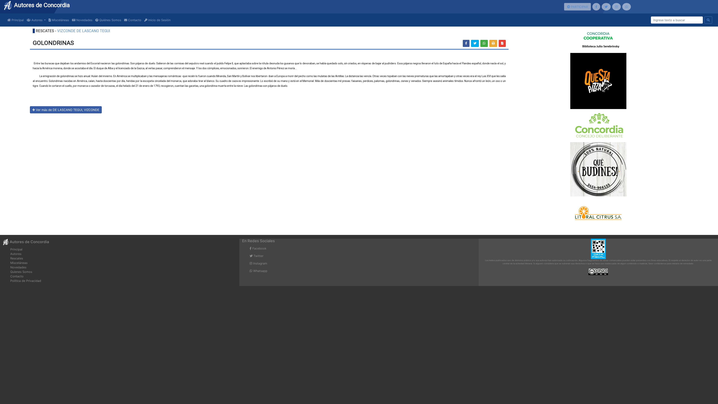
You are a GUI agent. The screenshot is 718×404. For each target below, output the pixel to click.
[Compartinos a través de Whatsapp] (626, 6)
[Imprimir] (493, 43)
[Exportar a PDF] (502, 43)
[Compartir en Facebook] (466, 43)
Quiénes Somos (109, 20)
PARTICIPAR (579, 7)
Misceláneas (60, 20)
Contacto (134, 20)
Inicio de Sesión (159, 20)
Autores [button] (36, 20)
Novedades (83, 20)
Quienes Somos (21, 272)
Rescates (16, 258)
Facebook (258, 248)
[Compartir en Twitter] (475, 43)
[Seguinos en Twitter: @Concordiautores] (606, 6)
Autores (15, 254)
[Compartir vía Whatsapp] (484, 43)
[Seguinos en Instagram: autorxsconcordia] (616, 6)
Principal (17, 20)
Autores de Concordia (41, 5)
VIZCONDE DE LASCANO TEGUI (83, 31)
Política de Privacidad (25, 281)
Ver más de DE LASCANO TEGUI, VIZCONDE (67, 110)
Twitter (258, 256)
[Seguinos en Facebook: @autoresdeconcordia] (596, 6)
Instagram (259, 263)
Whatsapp (259, 271)
